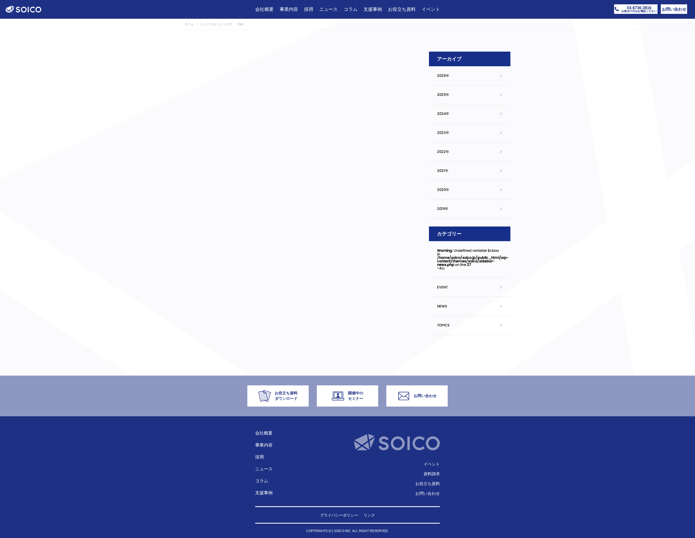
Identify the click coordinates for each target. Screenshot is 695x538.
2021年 (442, 170)
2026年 (443, 75)
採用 (259, 457)
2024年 (443, 113)
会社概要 (264, 433)
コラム (261, 481)
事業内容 (264, 445)
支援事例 (264, 492)
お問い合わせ (427, 493)
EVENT (442, 287)
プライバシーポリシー (339, 515)
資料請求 (432, 474)
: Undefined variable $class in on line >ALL (473, 259)
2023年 (443, 132)
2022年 (443, 151)
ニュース (264, 469)
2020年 (443, 189)
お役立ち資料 (427, 484)
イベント (432, 464)
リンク (369, 515)
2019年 (442, 208)
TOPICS (443, 325)
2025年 (443, 94)
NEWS (442, 306)
